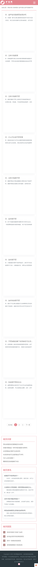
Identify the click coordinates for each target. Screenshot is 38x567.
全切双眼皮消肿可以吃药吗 (11, 451)
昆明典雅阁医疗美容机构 (13, 545)
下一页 (28, 425)
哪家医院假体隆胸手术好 (11, 461)
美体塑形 (15, 7)
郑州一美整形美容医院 (12, 541)
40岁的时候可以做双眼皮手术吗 (13, 454)
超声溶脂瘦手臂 (28, 7)
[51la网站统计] (19, 564)
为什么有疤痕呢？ (8, 458)
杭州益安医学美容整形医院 (14, 536)
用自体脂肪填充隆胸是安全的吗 (13, 444)
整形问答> (10, 7)
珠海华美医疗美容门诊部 (13, 532)
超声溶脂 (21, 7)
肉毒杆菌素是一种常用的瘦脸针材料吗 (15, 448)
